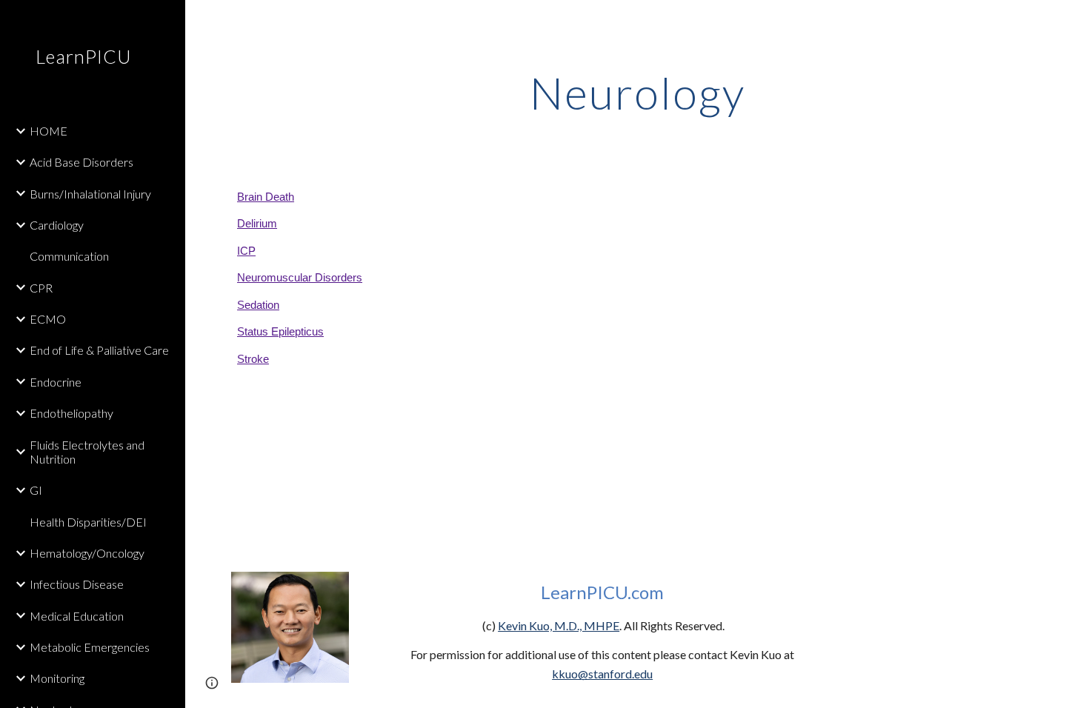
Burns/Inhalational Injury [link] (90, 194)
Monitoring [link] (57, 678)
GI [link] (36, 490)
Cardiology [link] (57, 225)
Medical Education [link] (77, 616)
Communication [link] (69, 256)
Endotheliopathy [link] (71, 413)
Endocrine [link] (55, 382)
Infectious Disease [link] (77, 584)
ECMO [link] (48, 319)
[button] (1071, 21)
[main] (637, 92)
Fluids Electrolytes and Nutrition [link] (87, 452)
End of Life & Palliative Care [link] (99, 350)
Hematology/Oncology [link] (87, 553)
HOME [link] (48, 131)
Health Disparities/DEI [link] (88, 522)
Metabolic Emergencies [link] (90, 647)
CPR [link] (41, 288)
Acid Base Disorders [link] (81, 162)
